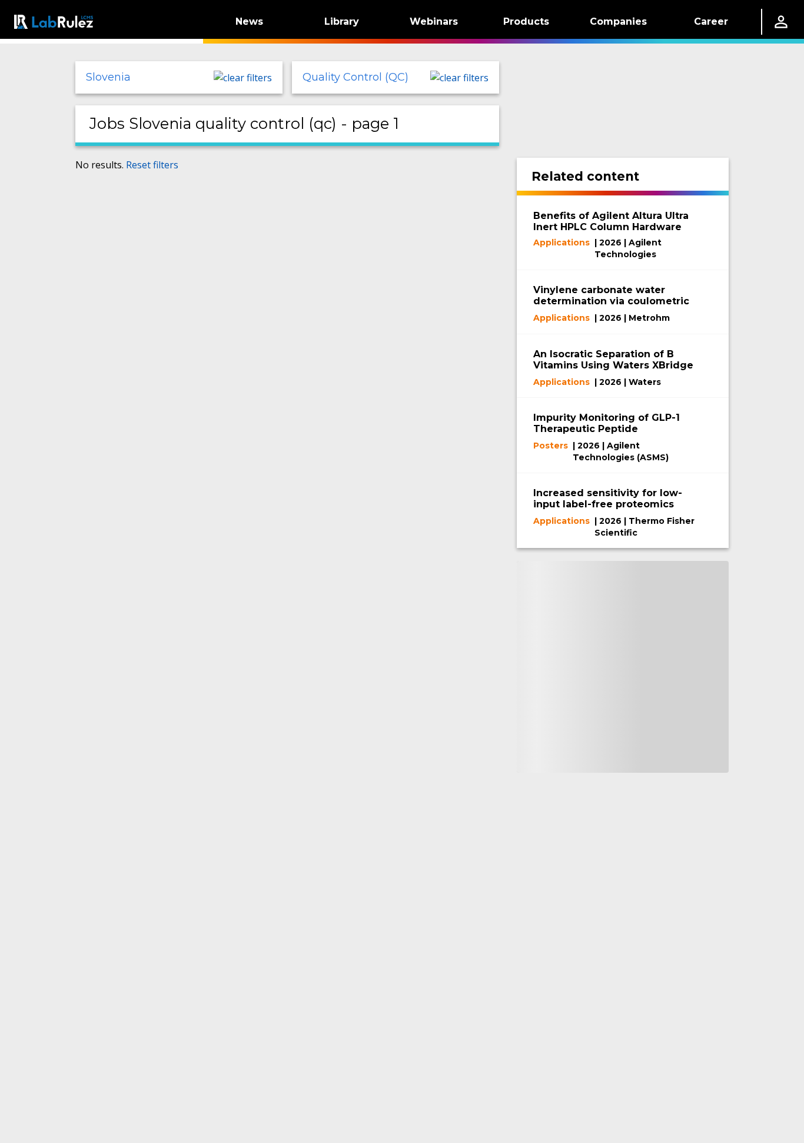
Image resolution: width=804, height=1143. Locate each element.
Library (341, 21)
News (249, 21)
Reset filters (152, 164)
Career (711, 21)
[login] (781, 22)
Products (526, 21)
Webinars (434, 21)
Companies (618, 21)
